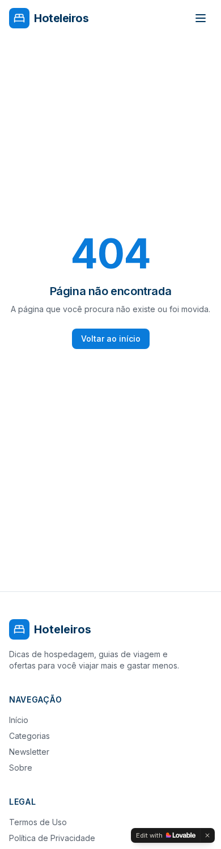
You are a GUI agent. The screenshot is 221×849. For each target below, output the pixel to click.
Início (18, 720)
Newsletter (29, 751)
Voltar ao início (111, 338)
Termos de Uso (38, 822)
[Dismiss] (207, 835)
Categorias (29, 736)
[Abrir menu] (200, 18)
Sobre (20, 767)
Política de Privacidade (52, 838)
